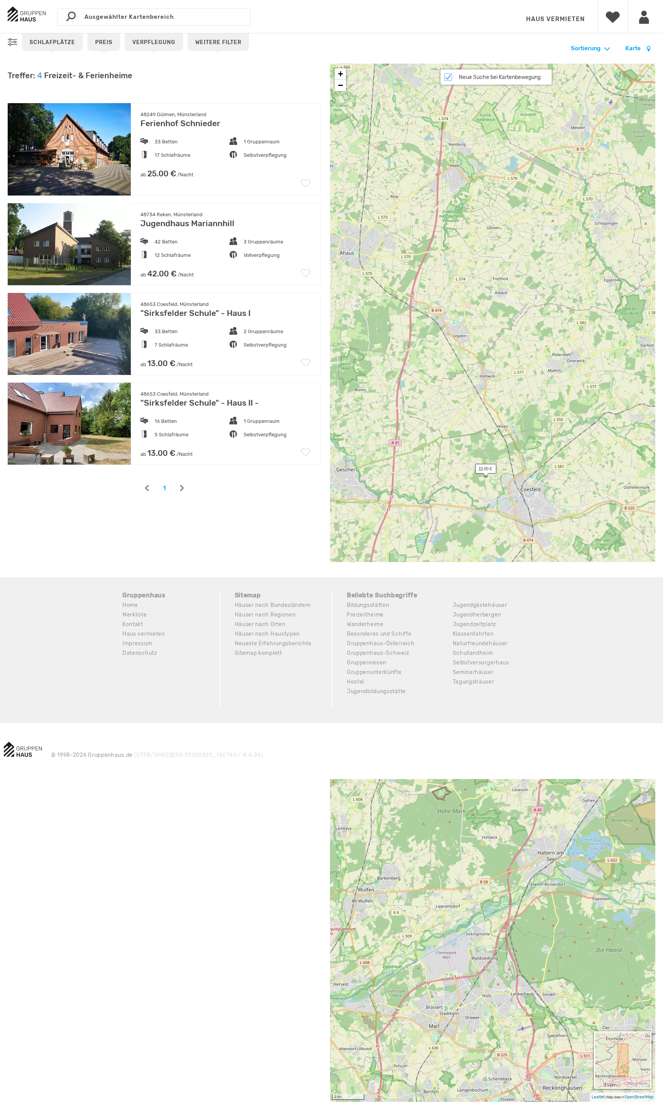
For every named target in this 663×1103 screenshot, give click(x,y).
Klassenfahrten (473, 634)
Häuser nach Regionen (265, 614)
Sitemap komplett (258, 653)
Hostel (355, 682)
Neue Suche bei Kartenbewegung (500, 77)
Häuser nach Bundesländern (273, 605)
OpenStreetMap (639, 1097)
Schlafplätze (52, 42)
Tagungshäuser (473, 682)
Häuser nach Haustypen (267, 634)
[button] (481, 470)
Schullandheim (473, 653)
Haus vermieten (555, 19)
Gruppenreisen (366, 662)
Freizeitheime (365, 614)
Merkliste (134, 614)
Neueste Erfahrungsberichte (273, 643)
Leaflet (598, 1097)
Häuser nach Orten (260, 624)
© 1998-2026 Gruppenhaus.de (157, 755)
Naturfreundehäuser (480, 643)
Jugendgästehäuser (480, 605)
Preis (103, 42)
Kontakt (132, 624)
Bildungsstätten (368, 605)
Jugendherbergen (477, 614)
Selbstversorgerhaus (481, 662)
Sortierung (585, 48)
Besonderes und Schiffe (379, 634)
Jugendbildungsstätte (376, 691)
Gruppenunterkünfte (374, 672)
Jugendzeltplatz (474, 624)
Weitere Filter (218, 42)
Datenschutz (139, 653)
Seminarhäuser (473, 672)
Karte (633, 48)
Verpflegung (153, 42)
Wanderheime (365, 624)
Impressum (137, 643)
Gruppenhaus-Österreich (380, 643)
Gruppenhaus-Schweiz (378, 653)
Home (130, 605)
